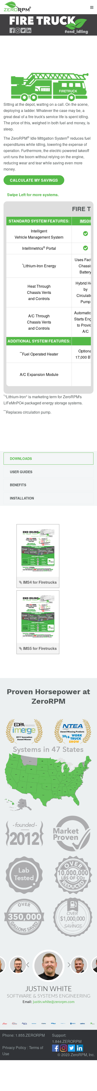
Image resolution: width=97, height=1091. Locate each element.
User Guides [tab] (21, 471)
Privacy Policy (14, 1045)
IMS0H (85, 221)
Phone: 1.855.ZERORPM (23, 1033)
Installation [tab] (22, 498)
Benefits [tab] (18, 484)
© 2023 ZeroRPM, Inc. (76, 1052)
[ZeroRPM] (17, 7)
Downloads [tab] (21, 458)
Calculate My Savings (34, 180)
